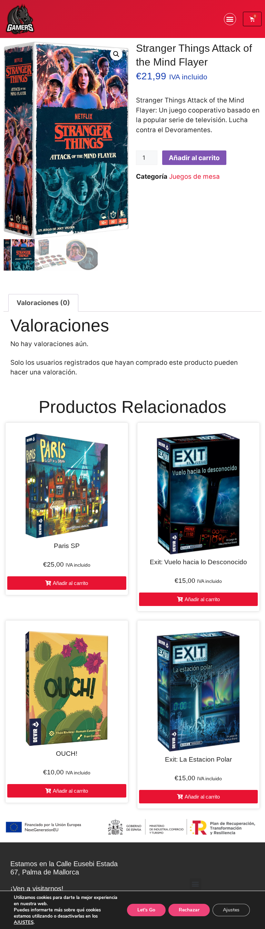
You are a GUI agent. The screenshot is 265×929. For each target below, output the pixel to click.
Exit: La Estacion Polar (198, 759)
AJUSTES (23, 922)
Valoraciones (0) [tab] (43, 303)
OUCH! (66, 753)
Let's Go (146, 910)
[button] (230, 19)
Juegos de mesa (194, 176)
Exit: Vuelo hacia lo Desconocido (198, 562)
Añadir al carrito (194, 158)
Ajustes (231, 910)
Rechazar (189, 910)
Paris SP (67, 545)
